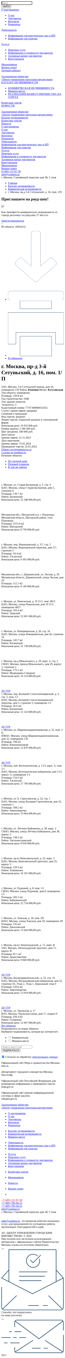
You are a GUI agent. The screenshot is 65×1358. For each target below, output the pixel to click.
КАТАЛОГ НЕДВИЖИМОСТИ (19, 82)
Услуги (5, 44)
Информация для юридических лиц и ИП (31, 35)
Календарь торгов (11, 102)
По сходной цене (17, 461)
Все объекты (8, 1025)
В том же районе (17, 467)
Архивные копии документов (25, 55)
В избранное (15, 358)
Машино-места (16, 91)
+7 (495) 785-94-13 (11, 1203)
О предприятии (10, 9)
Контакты (13, 21)
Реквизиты (14, 24)
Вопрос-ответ (9, 67)
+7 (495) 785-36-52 (11, 1206)
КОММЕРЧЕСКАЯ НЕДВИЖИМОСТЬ (31, 88)
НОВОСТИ (8, 105)
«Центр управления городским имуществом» (27, 79)
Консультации (16, 58)
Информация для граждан (23, 38)
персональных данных (45, 1056)
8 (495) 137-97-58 (11, 171)
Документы (14, 18)
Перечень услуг (17, 49)
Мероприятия (9, 64)
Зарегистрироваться (12, 220)
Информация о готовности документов (30, 52)
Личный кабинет (11, 70)
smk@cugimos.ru (10, 1221)
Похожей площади (18, 464)
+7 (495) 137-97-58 (11, 1200)
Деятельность (9, 30)
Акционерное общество (14, 76)
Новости (6, 123)
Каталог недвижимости (14, 117)
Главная (12, 183)
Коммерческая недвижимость (25, 189)
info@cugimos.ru (10, 174)
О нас (11, 15)
